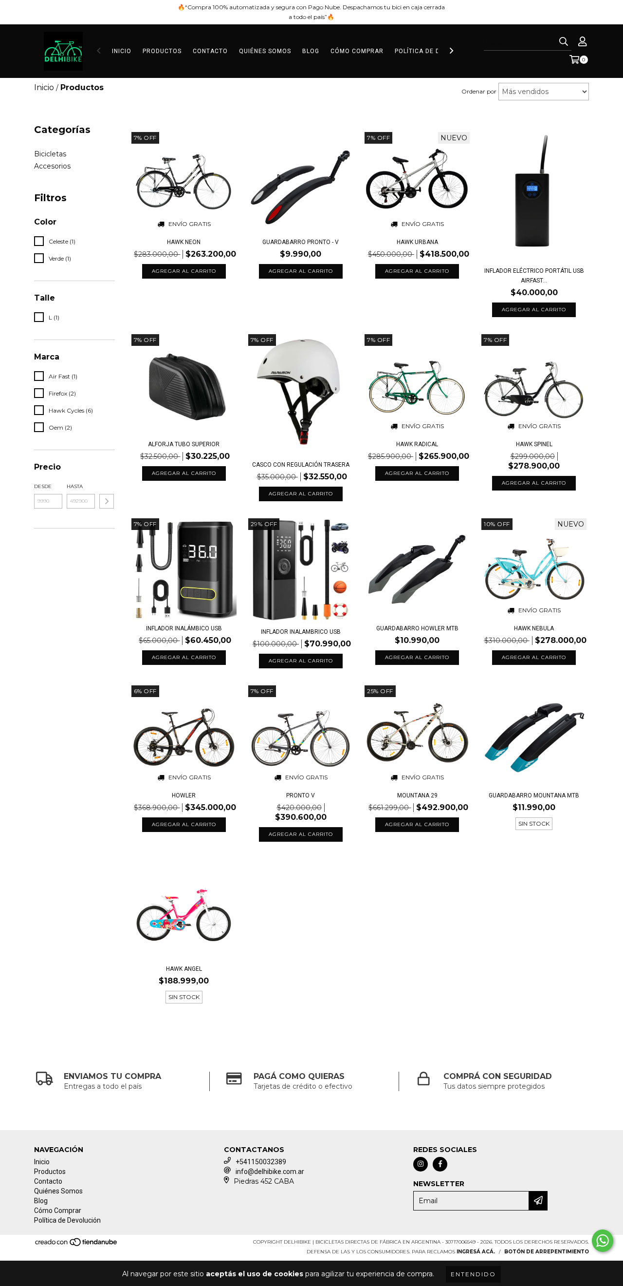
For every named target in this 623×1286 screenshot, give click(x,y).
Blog (310, 51)
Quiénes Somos (265, 51)
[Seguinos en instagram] (420, 1164)
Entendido (473, 1274)
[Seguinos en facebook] (440, 1164)
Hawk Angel (184, 968)
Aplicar (106, 501)
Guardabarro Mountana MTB (534, 795)
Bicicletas (50, 154)
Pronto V (300, 795)
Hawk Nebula (534, 628)
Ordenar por (478, 91)
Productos (162, 51)
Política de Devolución (435, 51)
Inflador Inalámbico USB (184, 628)
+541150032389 (261, 1162)
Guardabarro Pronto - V (300, 242)
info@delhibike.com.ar (270, 1171)
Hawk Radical (417, 444)
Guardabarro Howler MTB (417, 628)
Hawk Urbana (417, 242)
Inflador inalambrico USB (301, 631)
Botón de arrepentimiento (546, 1251)
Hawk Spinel (534, 444)
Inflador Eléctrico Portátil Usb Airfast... (534, 275)
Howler (184, 795)
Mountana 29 (417, 795)
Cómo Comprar (357, 51)
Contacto (210, 51)
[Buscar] (563, 42)
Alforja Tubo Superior (184, 444)
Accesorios (52, 166)
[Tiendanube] (76, 1245)
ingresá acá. (476, 1251)
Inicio (121, 51)
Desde (43, 486)
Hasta (75, 486)
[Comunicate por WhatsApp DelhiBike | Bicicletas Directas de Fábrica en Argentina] (602, 1240)
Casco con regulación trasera (300, 464)
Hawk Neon (184, 242)
